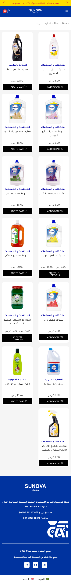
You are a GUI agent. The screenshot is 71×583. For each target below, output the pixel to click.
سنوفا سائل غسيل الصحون (54, 71)
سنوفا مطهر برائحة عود (17, 131)
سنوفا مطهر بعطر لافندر (53, 193)
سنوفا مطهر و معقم (17, 255)
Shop (56, 23)
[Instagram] (44, 565)
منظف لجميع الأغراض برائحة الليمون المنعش (54, 448)
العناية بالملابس (17, 65)
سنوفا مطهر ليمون (54, 255)
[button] (67, 3)
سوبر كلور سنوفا (53, 384)
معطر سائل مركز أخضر (17, 384)
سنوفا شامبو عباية (17, 69)
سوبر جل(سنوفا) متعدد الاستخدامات (17, 322)
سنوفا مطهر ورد (53, 320)
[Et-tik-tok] (27, 565)
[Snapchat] (35, 565)
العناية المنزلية (54, 380)
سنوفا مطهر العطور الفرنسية (53, 133)
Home (65, 23)
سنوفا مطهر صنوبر (17, 193)
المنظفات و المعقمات (53, 65)
